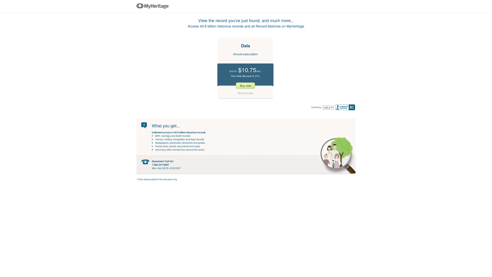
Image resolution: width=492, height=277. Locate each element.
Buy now (245, 85)
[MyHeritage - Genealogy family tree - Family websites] (152, 6)
